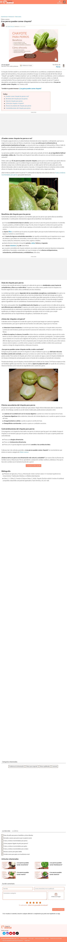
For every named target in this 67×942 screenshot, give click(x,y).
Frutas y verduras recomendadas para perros (15, 841)
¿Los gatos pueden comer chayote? (30, 88)
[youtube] (10, 933)
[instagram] (7, 933)
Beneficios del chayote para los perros (17, 99)
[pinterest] (14, 933)
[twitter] (4, 933)
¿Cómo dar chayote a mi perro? (15, 103)
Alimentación (11, 17)
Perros (58, 67)
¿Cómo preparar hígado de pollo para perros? (16, 843)
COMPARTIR (59, 3)
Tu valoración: (23, 905)
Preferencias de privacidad (56, 938)
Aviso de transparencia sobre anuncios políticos (12, 940)
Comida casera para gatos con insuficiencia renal (17, 854)
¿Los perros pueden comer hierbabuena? (56, 864)
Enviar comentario (58, 909)
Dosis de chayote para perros (14, 101)
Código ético (27, 940)
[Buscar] (65, 2)
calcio (33, 243)
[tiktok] (17, 933)
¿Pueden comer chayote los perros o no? (17, 96)
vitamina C (13, 246)
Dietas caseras (18, 17)
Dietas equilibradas (45, 766)
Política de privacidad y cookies (42, 938)
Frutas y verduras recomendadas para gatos (15, 846)
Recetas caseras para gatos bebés (13, 852)
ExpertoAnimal (4, 17)
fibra (10, 232)
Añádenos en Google (27, 66)
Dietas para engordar (31, 766)
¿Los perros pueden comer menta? (23, 874)
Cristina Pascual (10, 26)
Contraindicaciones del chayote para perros (18, 108)
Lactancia (54, 766)
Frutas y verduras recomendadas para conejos (16, 849)
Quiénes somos (23, 938)
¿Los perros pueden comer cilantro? (56, 874)
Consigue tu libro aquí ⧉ (33, 465)
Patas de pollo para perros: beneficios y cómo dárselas (18, 835)
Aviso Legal (31, 938)
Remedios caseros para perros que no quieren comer (18, 838)
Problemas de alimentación (16, 766)
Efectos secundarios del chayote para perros (18, 106)
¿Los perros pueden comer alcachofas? (23, 864)
